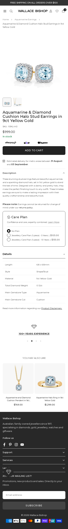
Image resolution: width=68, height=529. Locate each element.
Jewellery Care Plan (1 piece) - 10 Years (36, 239)
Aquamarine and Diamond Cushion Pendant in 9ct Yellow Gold (18, 400)
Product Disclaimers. (51, 308)
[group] (34, 64)
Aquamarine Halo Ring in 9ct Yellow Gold (49, 398)
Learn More (53, 222)
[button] (5, 10)
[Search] (11, 10)
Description (9, 173)
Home (6, 19)
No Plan (16, 231)
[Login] (51, 10)
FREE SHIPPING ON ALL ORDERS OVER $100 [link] (34, 3)
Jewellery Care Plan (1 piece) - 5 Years (35, 235)
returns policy (26, 207)
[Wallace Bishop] (33, 10)
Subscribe (34, 505)
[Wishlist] (57, 10)
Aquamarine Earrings (25, 19)
